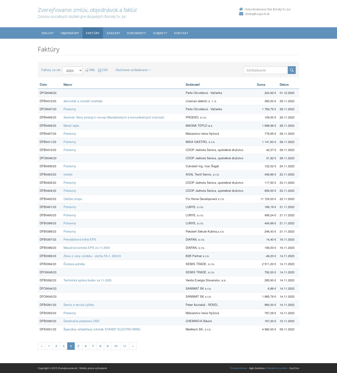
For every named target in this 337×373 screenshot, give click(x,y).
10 (115, 346)
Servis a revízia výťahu (79, 304)
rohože (68, 174)
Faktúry (92, 33)
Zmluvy (47, 33)
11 (124, 346)
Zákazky (113, 33)
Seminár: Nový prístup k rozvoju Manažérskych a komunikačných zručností (114, 117)
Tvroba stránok (238, 368)
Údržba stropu (73, 199)
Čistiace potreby (74, 264)
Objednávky (70, 33)
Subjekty (160, 33)
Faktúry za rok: (51, 70)
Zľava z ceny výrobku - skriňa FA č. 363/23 (92, 256)
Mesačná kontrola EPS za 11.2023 (87, 247)
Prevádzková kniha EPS (80, 239)
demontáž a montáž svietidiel (83, 101)
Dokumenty (136, 33)
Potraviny (70, 109)
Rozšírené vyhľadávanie (132, 70)
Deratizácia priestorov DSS (81, 321)
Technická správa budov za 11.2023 (87, 280)
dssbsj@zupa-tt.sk (257, 14)
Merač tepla (71, 125)
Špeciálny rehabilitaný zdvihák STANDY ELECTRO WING (102, 329)
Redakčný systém (277, 368)
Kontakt (181, 33)
